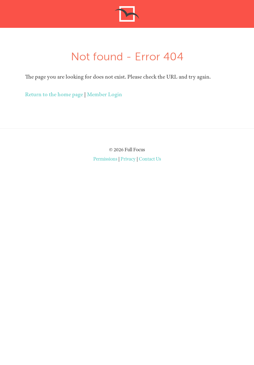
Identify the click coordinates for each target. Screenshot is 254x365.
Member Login (104, 94)
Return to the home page (54, 94)
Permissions (105, 159)
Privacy (128, 159)
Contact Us (150, 159)
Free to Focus (127, 14)
